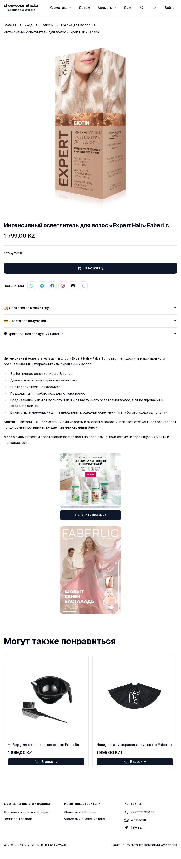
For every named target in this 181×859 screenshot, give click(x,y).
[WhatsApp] (31, 285)
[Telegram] (42, 285)
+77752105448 (143, 812)
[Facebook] (52, 285)
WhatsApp (138, 820)
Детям (84, 7)
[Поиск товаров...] (142, 7)
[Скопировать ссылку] (83, 285)
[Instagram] (62, 285)
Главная (10, 25)
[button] (154, 7)
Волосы (47, 25)
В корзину (49, 762)
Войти (170, 7)
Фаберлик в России (80, 812)
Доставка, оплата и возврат (27, 812)
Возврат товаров (18, 819)
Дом (127, 7)
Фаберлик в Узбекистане (84, 819)
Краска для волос (75, 25)
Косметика (58, 7)
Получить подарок (90, 515)
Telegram (137, 827)
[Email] (73, 285)
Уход (29, 25)
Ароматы (105, 7)
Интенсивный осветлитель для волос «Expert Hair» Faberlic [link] (52, 32)
